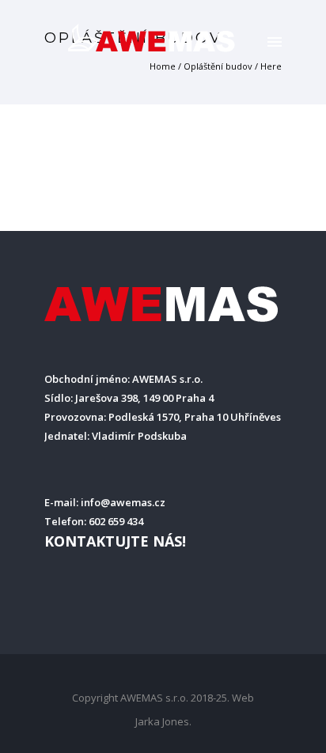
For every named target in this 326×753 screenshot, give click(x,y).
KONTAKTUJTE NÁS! (115, 541)
